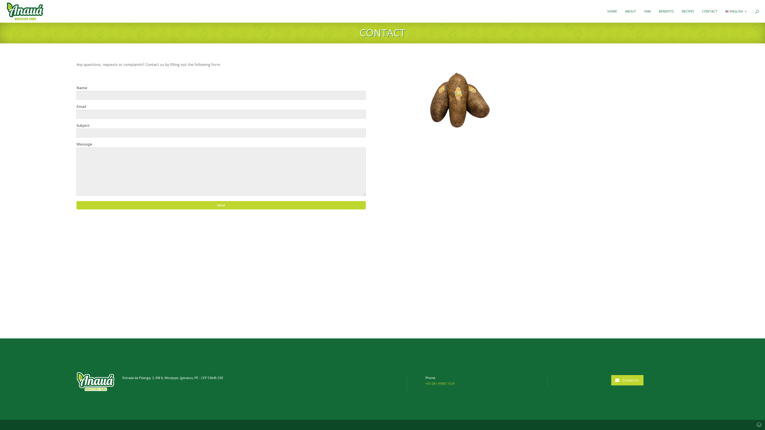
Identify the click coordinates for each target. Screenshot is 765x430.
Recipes (688, 12)
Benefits (666, 12)
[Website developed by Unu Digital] (759, 424)
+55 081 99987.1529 (440, 383)
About (630, 12)
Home (612, 12)
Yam (647, 12)
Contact (709, 12)
